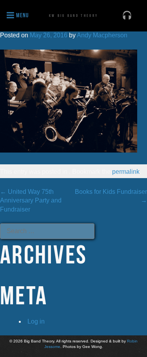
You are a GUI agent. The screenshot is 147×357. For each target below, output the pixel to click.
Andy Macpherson (102, 35)
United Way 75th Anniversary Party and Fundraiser (31, 200)
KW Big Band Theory (73, 15)
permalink (126, 171)
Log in (36, 321)
